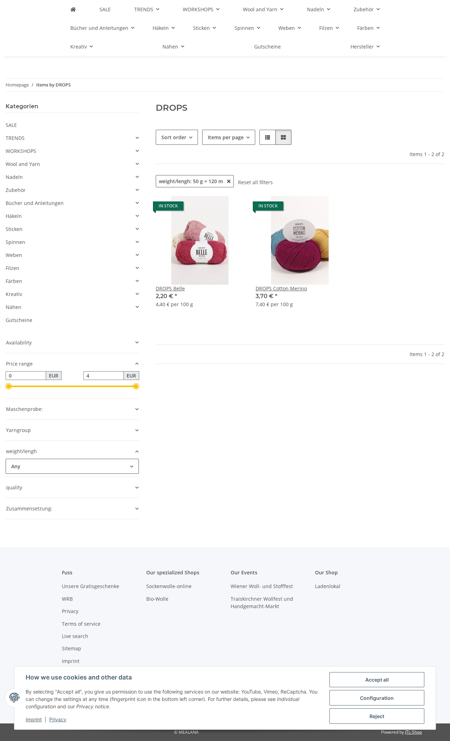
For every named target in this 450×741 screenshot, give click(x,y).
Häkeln (14, 216)
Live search (75, 636)
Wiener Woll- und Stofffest (262, 586)
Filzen (12, 268)
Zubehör (16, 190)
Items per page (226, 137)
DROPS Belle (170, 288)
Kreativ (14, 294)
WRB (67, 598)
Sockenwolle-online (169, 586)
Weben (14, 255)
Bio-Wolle (157, 598)
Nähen (13, 307)
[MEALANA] (73, 9)
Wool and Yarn (23, 164)
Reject (376, 716)
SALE (11, 125)
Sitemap (71, 648)
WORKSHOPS (21, 151)
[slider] (8, 386)
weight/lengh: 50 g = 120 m (191, 181)
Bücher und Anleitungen (35, 203)
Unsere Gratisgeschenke (90, 586)
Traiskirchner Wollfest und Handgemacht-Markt (262, 602)
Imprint (34, 719)
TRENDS (15, 138)
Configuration (377, 698)
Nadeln (14, 177)
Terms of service (81, 623)
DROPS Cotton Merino (281, 288)
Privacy (57, 719)
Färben (14, 281)
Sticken (14, 229)
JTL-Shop (413, 732)
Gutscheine (19, 320)
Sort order (173, 137)
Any (15, 466)
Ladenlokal (327, 586)
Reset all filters (255, 182)
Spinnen (15, 242)
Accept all (377, 680)
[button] (267, 137)
